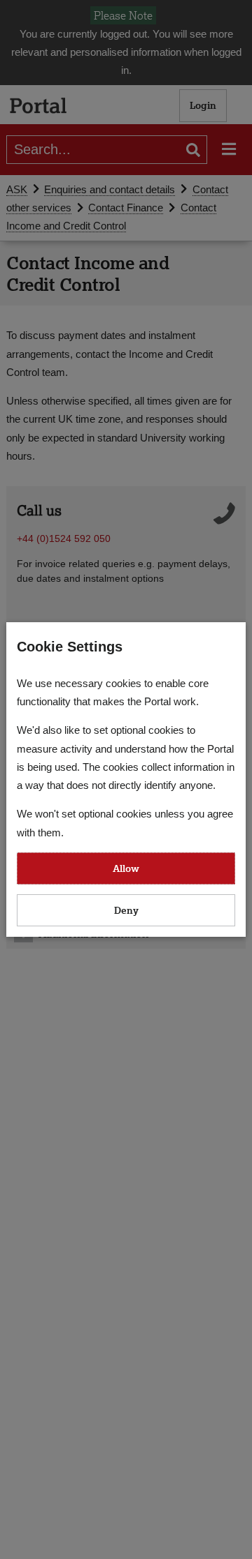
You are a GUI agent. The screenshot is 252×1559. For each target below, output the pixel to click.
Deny (126, 910)
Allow (126, 868)
